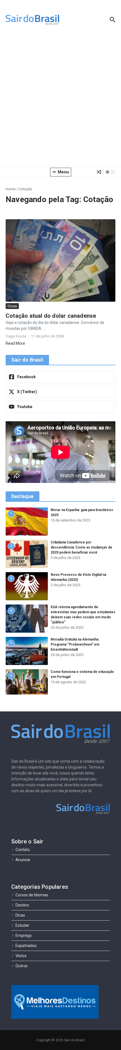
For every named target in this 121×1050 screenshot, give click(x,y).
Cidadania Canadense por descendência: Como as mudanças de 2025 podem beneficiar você (81, 547)
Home (10, 189)
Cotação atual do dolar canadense (51, 315)
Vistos (20, 955)
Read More (15, 343)
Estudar (22, 925)
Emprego (23, 935)
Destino (22, 905)
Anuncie (22, 860)
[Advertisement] (60, 99)
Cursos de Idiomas (31, 895)
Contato (22, 849)
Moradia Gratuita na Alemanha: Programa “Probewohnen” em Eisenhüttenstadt (75, 644)
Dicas (12, 306)
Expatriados (26, 945)
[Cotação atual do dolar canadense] (60, 260)
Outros (21, 966)
